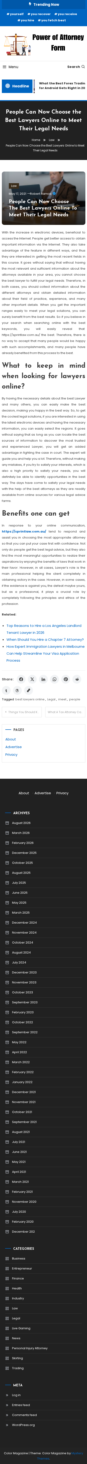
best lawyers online (30, 699)
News (16, 1338)
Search (73, 66)
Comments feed (24, 1415)
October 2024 (22, 942)
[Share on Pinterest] (65, 679)
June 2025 (20, 892)
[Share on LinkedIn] (43, 679)
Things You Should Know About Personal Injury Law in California (25, 712)
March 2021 (20, 1182)
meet (62, 699)
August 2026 (21, 823)
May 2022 (19, 1042)
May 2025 (19, 902)
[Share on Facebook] (21, 679)
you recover (41, 14)
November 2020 (24, 1201)
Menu (13, 66)
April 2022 (19, 1052)
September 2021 (24, 1122)
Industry (18, 1298)
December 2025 (24, 853)
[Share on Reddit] (76, 679)
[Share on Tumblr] (6, 690)
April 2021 (19, 1172)
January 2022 (22, 1082)
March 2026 (21, 833)
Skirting (17, 1358)
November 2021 (23, 1102)
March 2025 (21, 912)
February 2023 (23, 1012)
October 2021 (22, 1112)
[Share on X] (32, 679)
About (10, 739)
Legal (51, 699)
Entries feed (21, 1405)
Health (17, 1288)
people (74, 699)
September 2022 (25, 1032)
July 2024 (19, 962)
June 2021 (19, 1152)
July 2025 (19, 882)
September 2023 (25, 1002)
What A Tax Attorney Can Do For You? (66, 712)
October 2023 (22, 992)
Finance (18, 1278)
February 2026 (23, 843)
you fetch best (53, 20)
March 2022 (21, 1062)
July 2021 (18, 1142)
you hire (27, 20)
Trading (18, 1368)
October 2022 (22, 1022)
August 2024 (21, 952)
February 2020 (23, 1221)
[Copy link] (28, 690)
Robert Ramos (41, 193)
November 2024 (24, 932)
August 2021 (21, 1132)
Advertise (13, 746)
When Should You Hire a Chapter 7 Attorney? (45, 639)
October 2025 (22, 863)
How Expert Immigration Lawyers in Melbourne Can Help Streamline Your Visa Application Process (45, 653)
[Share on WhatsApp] (54, 679)
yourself (17, 14)
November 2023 (24, 982)
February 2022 (23, 1072)
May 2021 (19, 1162)
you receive (67, 14)
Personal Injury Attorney (30, 1348)
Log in (16, 1395)
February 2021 (22, 1192)
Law (14, 186)
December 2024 (24, 922)
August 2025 (21, 873)
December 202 (23, 1231)
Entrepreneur (22, 1268)
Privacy (11, 754)
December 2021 (24, 1092)
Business (18, 1258)
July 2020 (19, 1211)
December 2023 (24, 972)
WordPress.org (23, 1425)
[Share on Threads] (17, 690)
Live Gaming (21, 1328)
